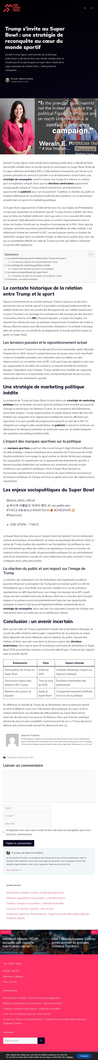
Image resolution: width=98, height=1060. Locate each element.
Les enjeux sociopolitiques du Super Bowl (27, 272)
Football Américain (17, 757)
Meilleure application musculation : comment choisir (35, 897)
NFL (31, 757)
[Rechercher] (41, 1041)
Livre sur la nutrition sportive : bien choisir (30, 908)
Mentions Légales (13, 976)
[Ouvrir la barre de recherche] (85, 8)
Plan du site (10, 981)
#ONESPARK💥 (64, 510)
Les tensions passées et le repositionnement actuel (34, 262)
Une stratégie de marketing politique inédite (28, 265)
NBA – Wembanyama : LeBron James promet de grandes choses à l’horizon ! (73, 942)
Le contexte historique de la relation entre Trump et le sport (36, 258)
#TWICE (12, 510)
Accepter (84, 1056)
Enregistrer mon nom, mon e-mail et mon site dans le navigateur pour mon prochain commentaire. (48, 832)
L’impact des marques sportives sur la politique (32, 268)
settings (70, 1057)
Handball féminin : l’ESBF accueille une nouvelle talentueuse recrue (21, 942)
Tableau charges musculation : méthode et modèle (35, 903)
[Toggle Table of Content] (89, 254)
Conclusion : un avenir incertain (22, 279)
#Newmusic (14, 515)
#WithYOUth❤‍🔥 (43, 510)
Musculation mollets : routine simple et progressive (35, 892)
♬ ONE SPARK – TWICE (22, 524)
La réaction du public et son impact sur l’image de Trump (36, 276)
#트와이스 (25, 510)
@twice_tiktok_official (20, 500)
